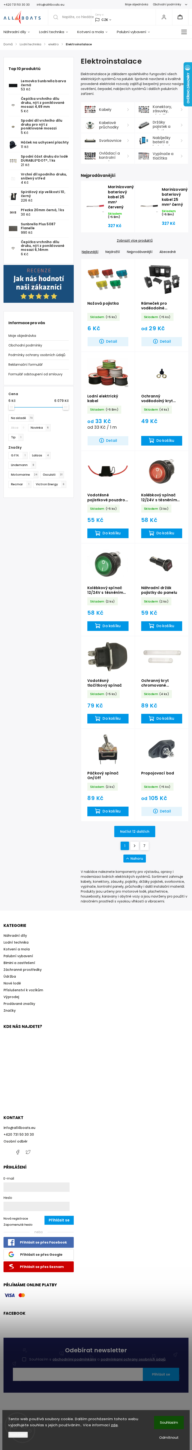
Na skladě (22, 418)
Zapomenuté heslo (18, 1225)
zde (114, 1425)
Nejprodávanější (139, 252)
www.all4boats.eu (28, 1152)
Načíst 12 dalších (134, 831)
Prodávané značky (19, 1003)
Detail (111, 341)
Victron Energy (50, 484)
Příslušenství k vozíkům (23, 990)
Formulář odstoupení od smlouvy (35, 374)
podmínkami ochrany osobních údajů (133, 1359)
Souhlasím (169, 1422)
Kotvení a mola (17, 949)
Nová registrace (16, 1219)
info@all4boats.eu (19, 1127)
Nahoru (136, 858)
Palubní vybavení (18, 956)
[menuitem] (19, 32)
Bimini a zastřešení (19, 962)
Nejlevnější (90, 252)
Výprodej (11, 997)
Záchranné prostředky (23, 969)
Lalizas (40, 455)
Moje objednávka (136, 4)
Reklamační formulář (25, 364)
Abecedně (167, 252)
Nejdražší (112, 252)
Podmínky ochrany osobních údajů (36, 355)
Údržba (10, 976)
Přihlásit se (161, 1374)
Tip (16, 437)
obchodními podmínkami (74, 1359)
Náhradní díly (15, 935)
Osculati (53, 475)
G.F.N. (18, 455)
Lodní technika (16, 942)
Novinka (40, 428)
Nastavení (18, 1434)
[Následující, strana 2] (134, 846)
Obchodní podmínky (167, 4)
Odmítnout (169, 1437)
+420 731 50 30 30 (19, 1134)
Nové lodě (12, 983)
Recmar (20, 484)
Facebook (17, 1152)
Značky (10, 1010)
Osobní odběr (16, 1141)
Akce (17, 428)
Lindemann (22, 465)
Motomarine (24, 475)
